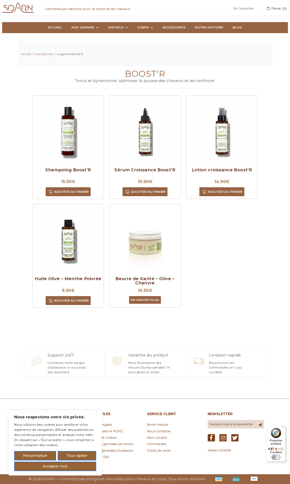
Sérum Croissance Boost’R (145, 169)
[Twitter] (235, 437)
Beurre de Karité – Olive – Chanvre (144, 280)
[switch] (276, 457)
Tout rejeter (76, 456)
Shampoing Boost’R (68, 169)
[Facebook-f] (211, 437)
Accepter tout (55, 466)
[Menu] (283, 428)
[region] (55, 442)
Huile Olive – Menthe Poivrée (68, 278)
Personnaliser (35, 456)
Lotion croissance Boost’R (222, 169)
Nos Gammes (44, 54)
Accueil (26, 54)
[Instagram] (223, 437)
